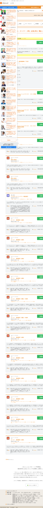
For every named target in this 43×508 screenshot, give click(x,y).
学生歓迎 (37, 23)
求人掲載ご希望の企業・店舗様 (4, 507)
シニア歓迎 (38, 494)
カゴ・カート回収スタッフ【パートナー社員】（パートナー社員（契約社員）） (23, 422)
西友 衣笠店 (14, 159)
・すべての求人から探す (16, 492)
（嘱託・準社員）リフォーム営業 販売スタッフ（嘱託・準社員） (21, 199)
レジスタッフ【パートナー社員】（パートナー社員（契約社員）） (22, 222)
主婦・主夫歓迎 (33, 494)
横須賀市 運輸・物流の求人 (17, 498)
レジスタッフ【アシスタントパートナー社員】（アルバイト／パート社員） (23, 242)
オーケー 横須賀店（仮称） (18, 220)
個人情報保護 (12, 507)
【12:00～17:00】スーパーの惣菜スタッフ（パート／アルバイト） (22, 144)
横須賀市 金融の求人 (16, 501)
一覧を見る (8, 140)
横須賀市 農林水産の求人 (17, 499)
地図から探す (9, 492)
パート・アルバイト (28, 23)
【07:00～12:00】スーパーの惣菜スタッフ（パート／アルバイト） (22, 162)
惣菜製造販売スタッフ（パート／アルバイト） (19, 45)
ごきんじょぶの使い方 (32, 485)
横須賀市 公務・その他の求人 (17, 502)
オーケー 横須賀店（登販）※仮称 (19, 298)
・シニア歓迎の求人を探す (35, 492)
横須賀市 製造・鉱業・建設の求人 (18, 500)
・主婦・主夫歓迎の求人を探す (26, 492)
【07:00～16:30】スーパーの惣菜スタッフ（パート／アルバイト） (22, 181)
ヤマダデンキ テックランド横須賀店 (19, 196)
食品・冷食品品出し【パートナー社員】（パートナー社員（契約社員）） (23, 261)
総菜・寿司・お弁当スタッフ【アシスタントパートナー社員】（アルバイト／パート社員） (23, 402)
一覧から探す (9, 494)
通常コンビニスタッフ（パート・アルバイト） (18, 64)
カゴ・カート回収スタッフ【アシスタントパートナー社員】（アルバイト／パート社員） (23, 443)
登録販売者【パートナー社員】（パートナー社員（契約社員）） (21, 320)
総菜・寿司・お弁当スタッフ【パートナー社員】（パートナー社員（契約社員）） (23, 381)
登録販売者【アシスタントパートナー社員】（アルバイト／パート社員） (23, 301)
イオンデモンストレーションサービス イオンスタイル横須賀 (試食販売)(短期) (23, 110)
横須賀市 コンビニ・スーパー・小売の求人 (20, 494)
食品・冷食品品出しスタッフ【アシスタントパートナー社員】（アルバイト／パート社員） (23, 281)
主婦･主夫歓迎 (35, 7)
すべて (23, 7)
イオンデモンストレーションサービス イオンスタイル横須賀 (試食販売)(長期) (23, 126)
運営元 (17, 507)
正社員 (20, 23)
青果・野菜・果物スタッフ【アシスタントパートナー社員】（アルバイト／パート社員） (23, 361)
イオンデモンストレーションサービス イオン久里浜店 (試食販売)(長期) (23, 94)
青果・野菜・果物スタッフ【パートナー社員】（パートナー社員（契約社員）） (23, 340)
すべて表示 (23, 38)
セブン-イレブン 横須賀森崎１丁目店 (19, 61)
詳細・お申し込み (8, 147)
